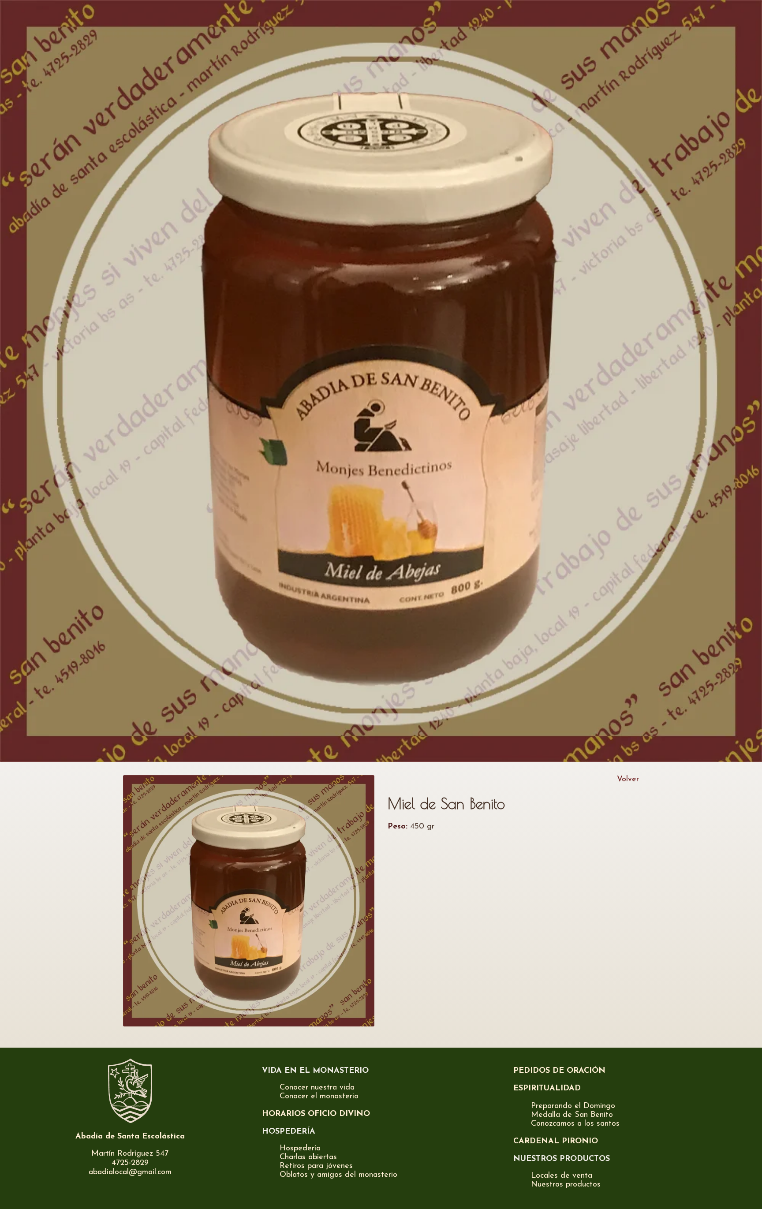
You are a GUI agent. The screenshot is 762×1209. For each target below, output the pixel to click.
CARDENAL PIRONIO (555, 1142)
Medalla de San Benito (572, 1115)
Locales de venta (561, 1176)
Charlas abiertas (308, 1157)
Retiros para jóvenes (316, 1166)
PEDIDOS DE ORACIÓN (559, 1071)
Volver (628, 780)
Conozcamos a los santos (575, 1124)
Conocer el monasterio (319, 1097)
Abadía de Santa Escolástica (130, 1137)
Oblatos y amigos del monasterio (338, 1175)
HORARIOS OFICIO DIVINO (316, 1114)
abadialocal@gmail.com (130, 1172)
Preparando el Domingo (573, 1106)
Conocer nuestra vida (317, 1088)
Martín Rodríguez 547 (129, 1154)
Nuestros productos (566, 1185)
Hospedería (300, 1149)
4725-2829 (130, 1163)
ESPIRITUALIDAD (547, 1089)
